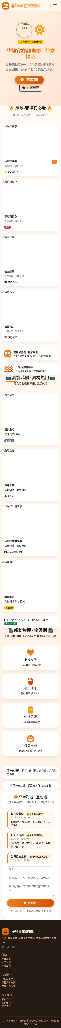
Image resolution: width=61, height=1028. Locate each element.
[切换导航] (54, 6)
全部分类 (6, 965)
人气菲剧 (6, 962)
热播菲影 (6, 959)
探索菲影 (31, 80)
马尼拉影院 (7, 979)
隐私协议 (6, 1006)
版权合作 (6, 999)
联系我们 (6, 1002)
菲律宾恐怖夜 (8, 985)
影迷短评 (32, 88)
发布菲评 (32, 903)
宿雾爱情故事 (8, 982)
